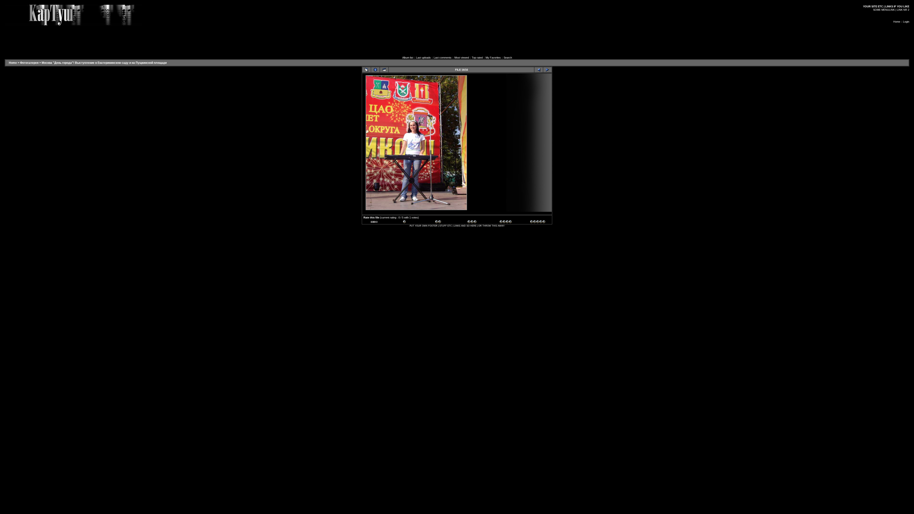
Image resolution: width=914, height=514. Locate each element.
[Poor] (410, 222)
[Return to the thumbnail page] (366, 69)
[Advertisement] (457, 36)
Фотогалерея (29, 62)
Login (906, 21)
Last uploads (423, 57)
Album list (407, 57)
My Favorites (493, 57)
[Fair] (442, 222)
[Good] (475, 222)
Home (896, 21)
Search (508, 57)
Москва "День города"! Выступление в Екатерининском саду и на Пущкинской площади (104, 62)
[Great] (537, 222)
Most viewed (461, 57)
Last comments (443, 57)
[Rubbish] (378, 222)
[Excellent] (507, 222)
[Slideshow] (384, 69)
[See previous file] (538, 69)
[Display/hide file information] (375, 69)
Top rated (477, 57)
